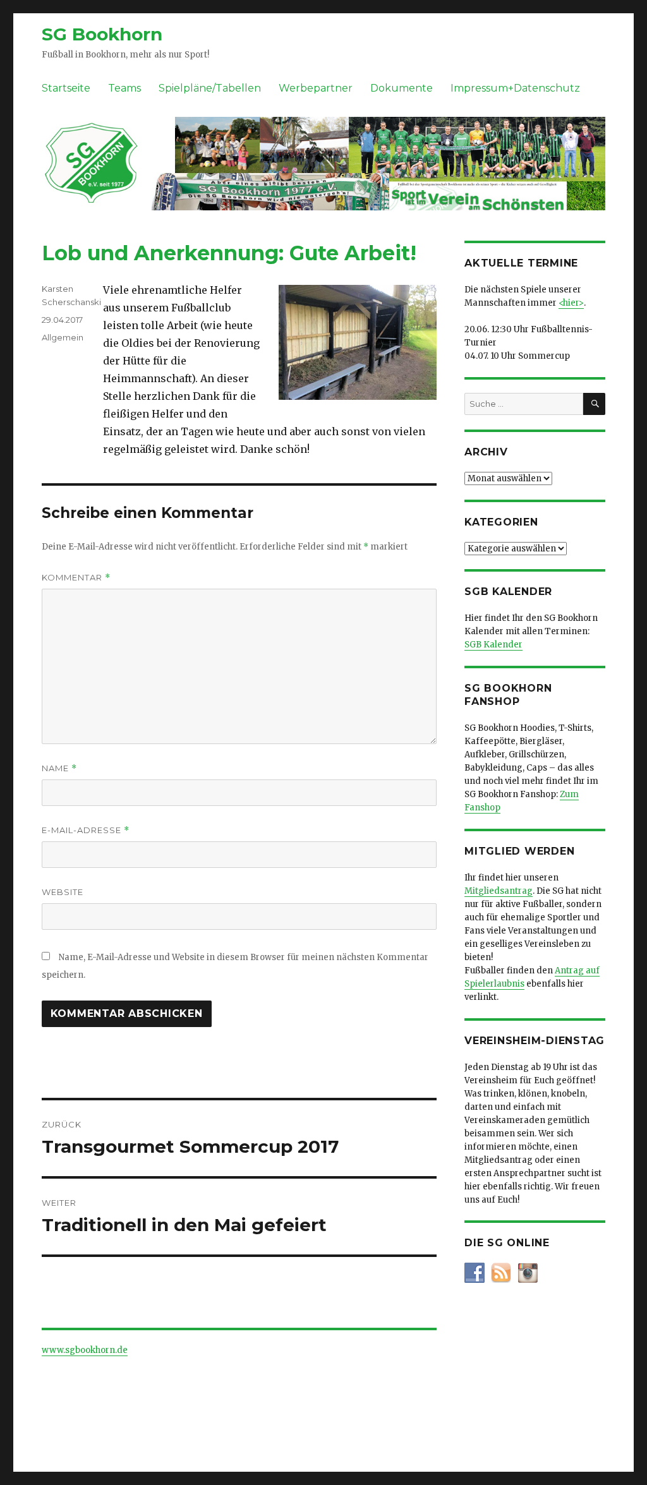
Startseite (66, 88)
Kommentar (76, 577)
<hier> (571, 303)
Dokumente (401, 88)
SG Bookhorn (102, 34)
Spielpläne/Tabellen (210, 88)
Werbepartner (316, 88)
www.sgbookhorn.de (85, 1350)
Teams (124, 88)
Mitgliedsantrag (498, 891)
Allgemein (62, 337)
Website (62, 892)
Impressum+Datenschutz (515, 88)
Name (59, 768)
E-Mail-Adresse (86, 830)
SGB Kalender (493, 644)
